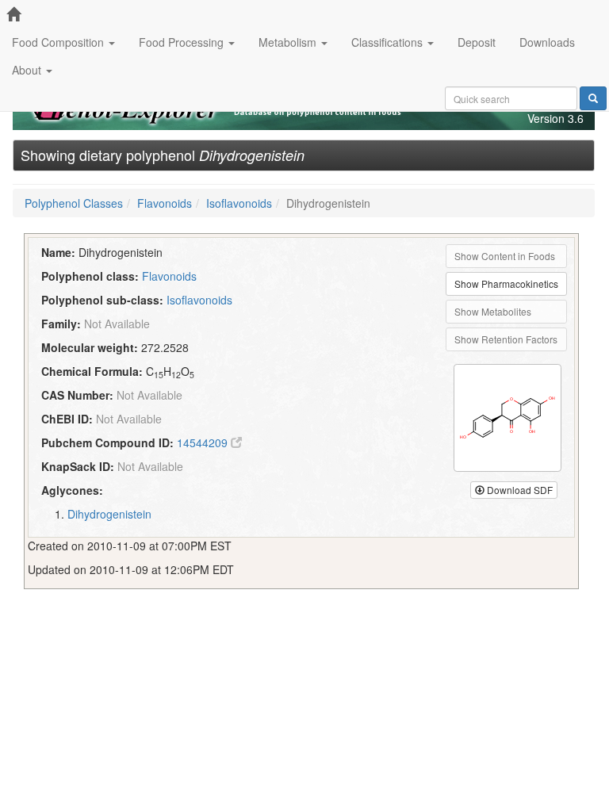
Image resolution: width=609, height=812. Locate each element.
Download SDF (519, 489)
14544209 (204, 442)
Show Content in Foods (504, 255)
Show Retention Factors (505, 339)
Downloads (547, 42)
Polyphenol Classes (74, 203)
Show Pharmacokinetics (506, 283)
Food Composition (59, 42)
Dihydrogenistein (109, 514)
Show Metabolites (492, 311)
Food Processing (183, 42)
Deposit (477, 42)
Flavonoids (164, 203)
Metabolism (289, 42)
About (28, 70)
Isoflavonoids (239, 203)
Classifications (388, 42)
